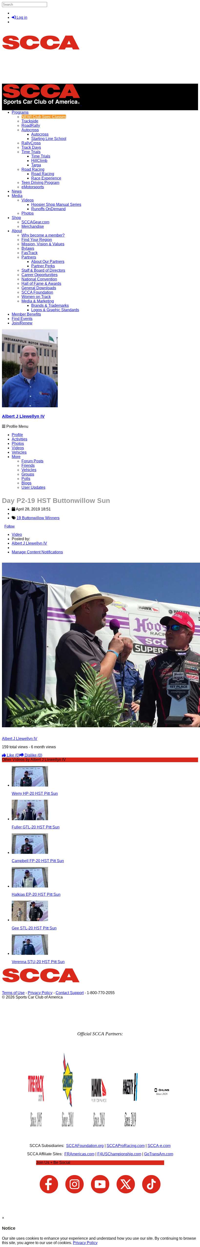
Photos (18, 443)
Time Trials (30, 152)
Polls (25, 479)
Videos (27, 200)
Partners (28, 257)
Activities (19, 439)
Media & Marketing (37, 301)
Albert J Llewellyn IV (23, 416)
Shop (16, 218)
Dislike (33, 755)
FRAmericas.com (79, 1154)
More (16, 457)
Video (17, 534)
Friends (28, 465)
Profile (17, 435)
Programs (20, 112)
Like (13, 755)
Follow (9, 526)
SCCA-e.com (159, 1146)
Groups (27, 474)
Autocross (30, 130)
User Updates (33, 487)
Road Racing (32, 169)
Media (17, 196)
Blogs (26, 483)
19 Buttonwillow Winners (38, 518)
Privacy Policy (40, 993)
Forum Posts (32, 461)
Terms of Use (13, 993)
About (17, 231)
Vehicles (19, 452)
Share (14, 560)
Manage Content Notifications (37, 552)
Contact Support (70, 993)
